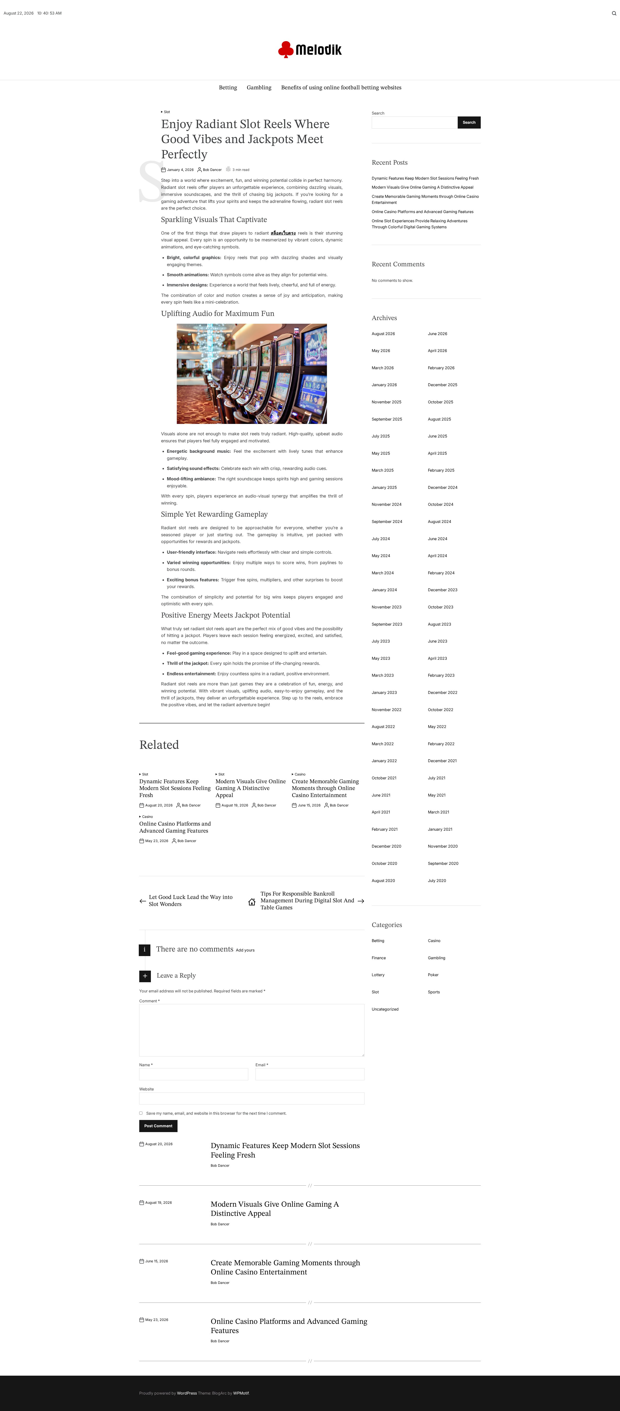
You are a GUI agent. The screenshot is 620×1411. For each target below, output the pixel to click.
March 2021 (438, 812)
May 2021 (436, 795)
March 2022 (383, 743)
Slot (167, 112)
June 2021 (381, 795)
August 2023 (439, 624)
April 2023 (437, 658)
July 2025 (381, 436)
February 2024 (441, 572)
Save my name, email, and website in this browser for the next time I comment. (216, 1113)
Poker (433, 974)
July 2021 (436, 777)
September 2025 (387, 419)
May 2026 (381, 350)
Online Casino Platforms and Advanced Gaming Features (422, 211)
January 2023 (384, 692)
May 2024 (381, 555)
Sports (434, 991)
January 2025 (384, 487)
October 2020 (384, 863)
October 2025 (440, 401)
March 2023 (383, 675)
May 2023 (381, 658)
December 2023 (442, 589)
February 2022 (441, 743)
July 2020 (437, 880)
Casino (300, 774)
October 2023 (440, 607)
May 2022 (437, 726)
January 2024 (384, 589)
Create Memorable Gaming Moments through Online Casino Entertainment (325, 789)
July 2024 (381, 538)
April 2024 (437, 555)
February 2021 (384, 829)
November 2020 (443, 846)
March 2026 (383, 367)
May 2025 (381, 453)
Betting (228, 88)
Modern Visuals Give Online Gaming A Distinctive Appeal (251, 789)
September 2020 (443, 863)
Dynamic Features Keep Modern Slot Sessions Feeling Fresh (175, 789)
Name (146, 1064)
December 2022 (442, 692)
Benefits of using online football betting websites (341, 88)
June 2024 (437, 538)
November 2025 (386, 401)
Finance (379, 957)
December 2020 (386, 846)
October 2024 (440, 504)
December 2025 (442, 384)
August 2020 (383, 880)
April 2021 (381, 812)
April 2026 (437, 350)
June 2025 (437, 436)
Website (146, 1089)
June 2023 (437, 641)
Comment (149, 1000)
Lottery (378, 974)
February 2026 (441, 367)
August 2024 (439, 521)
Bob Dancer (212, 169)
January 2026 (384, 384)
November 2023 (387, 607)
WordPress (187, 1393)
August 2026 (383, 333)
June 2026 (437, 333)
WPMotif (241, 1393)
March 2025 (383, 470)
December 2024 (442, 487)
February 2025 (441, 470)
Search (378, 113)
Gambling (259, 88)
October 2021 (384, 777)
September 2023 (387, 624)
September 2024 (387, 521)
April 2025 (437, 453)
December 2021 (442, 760)
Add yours (245, 950)
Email (262, 1064)
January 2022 (384, 760)
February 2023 (441, 675)
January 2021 (440, 829)
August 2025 (439, 419)
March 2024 (383, 572)
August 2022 (383, 726)
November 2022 (387, 709)
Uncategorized (385, 1009)
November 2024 (387, 504)
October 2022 (440, 709)
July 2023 (381, 641)
